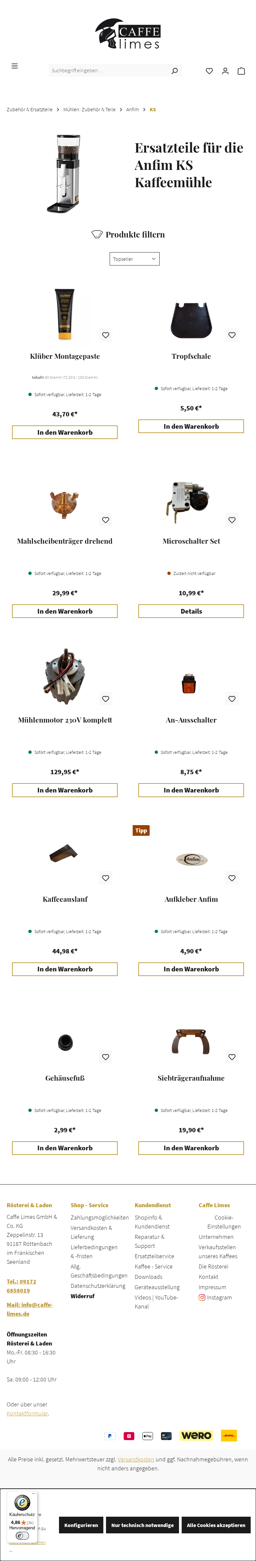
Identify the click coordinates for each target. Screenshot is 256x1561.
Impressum (212, 1287)
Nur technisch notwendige (142, 1525)
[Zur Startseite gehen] (128, 33)
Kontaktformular (27, 1413)
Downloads (148, 1277)
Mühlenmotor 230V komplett (65, 720)
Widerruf (82, 1296)
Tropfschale (191, 356)
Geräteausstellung (157, 1287)
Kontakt (208, 1277)
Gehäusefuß (65, 1078)
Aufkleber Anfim (191, 899)
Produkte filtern (135, 234)
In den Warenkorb (65, 432)
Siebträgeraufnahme (191, 1078)
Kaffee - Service (154, 1266)
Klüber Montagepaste (65, 356)
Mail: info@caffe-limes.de (30, 1309)
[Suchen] (174, 70)
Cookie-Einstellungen (224, 1222)
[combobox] (108, 70)
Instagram (219, 1297)
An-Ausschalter (191, 720)
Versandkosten (136, 1459)
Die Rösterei (213, 1266)
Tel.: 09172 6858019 (21, 1286)
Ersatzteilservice (154, 1256)
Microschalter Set (191, 541)
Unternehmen (216, 1237)
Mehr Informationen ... (27, 1545)
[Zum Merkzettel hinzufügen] (105, 334)
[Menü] (15, 65)
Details (191, 611)
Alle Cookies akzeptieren (216, 1525)
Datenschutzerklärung (98, 1286)
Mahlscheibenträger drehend (65, 541)
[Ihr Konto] (225, 70)
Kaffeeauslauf (65, 899)
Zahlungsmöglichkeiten (100, 1217)
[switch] (22, 1536)
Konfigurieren (81, 1525)
